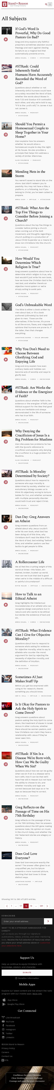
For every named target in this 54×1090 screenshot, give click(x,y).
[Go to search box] (46, 4)
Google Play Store (15, 1004)
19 (32, 906)
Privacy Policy (8, 1048)
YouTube (10, 1021)
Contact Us (7, 1056)
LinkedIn (10, 1037)
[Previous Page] (7, 906)
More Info (37, 994)
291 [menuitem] (41, 906)
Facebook (10, 1025)
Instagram (11, 1029)
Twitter (9, 1033)
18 (27, 906)
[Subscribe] (48, 921)
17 (21, 906)
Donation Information (28, 978)
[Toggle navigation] (50, 4)
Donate (27, 972)
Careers (5, 1052)
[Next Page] (47, 906)
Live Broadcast (13, 1017)
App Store (12, 1000)
